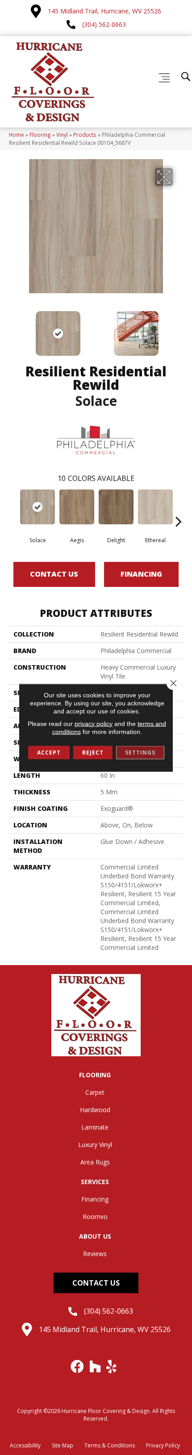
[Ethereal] (155, 507)
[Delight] (116, 507)
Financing (141, 574)
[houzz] (95, 1366)
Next (178, 329)
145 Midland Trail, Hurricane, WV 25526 (104, 11)
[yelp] (111, 1366)
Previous (13, 329)
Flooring (40, 134)
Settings (140, 752)
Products (84, 134)
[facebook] (78, 1366)
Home (16, 134)
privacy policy (94, 723)
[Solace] (37, 507)
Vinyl (62, 134)
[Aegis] (76, 507)
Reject (93, 752)
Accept (49, 752)
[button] (96, 1283)
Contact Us (54, 574)
